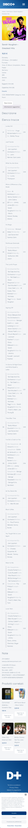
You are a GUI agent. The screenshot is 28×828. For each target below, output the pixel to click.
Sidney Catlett (13, 621)
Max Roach (12, 575)
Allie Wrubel (14, 504)
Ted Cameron (12, 581)
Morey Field (12, 331)
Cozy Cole (11, 288)
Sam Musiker (12, 285)
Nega (14, 817)
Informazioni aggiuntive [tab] (12, 107)
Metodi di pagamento (14, 790)
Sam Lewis (16, 157)
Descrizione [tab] (8, 103)
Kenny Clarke (12, 197)
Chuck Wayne (12, 334)
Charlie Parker (13, 570)
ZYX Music (5, 60)
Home (3, 11)
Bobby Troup (14, 136)
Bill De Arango (12, 578)
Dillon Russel (12, 619)
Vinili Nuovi (10, 11)
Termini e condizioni (14, 785)
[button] (25, 794)
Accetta (14, 813)
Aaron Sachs (12, 328)
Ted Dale (13, 277)
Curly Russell (12, 573)
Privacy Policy (10, 825)
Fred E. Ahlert (13, 410)
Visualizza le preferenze (14, 821)
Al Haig (10, 624)
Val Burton (11, 256)
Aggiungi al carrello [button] (7, 716)
